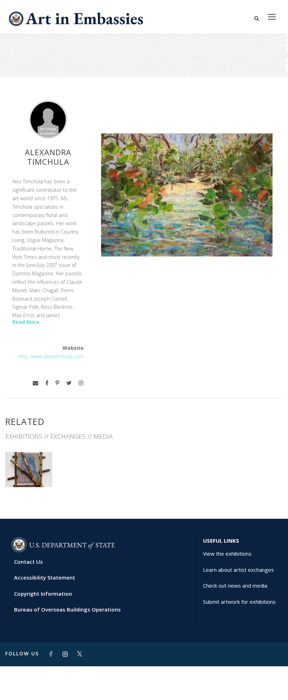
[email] (35, 383)
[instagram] (81, 383)
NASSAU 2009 (29, 472)
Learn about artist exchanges (238, 569)
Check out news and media (235, 585)
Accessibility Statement (44, 577)
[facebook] (46, 383)
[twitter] (69, 383)
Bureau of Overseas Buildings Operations (67, 609)
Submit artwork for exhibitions (239, 601)
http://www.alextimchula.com (51, 356)
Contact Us (28, 561)
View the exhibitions (227, 553)
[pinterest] (57, 383)
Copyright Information (43, 593)
